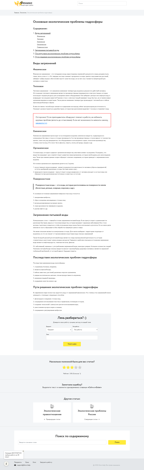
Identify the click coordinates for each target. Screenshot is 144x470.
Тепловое (40, 39)
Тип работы (75, 326)
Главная (16, 13)
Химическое (41, 42)
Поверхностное (42, 47)
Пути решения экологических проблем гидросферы (57, 57)
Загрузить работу (46, 462)
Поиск (117, 442)
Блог (34, 462)
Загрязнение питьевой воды (47, 50)
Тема (47, 334)
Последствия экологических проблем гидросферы (57, 53)
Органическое (41, 45)
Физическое (41, 36)
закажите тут (41, 123)
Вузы (27, 462)
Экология (23, 13)
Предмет (48, 326)
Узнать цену (72, 344)
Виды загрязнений (43, 33)
